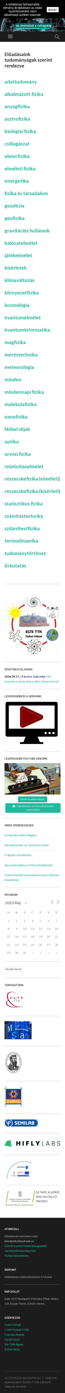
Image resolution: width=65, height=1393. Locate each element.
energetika (17, 181)
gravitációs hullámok (27, 230)
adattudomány (21, 82)
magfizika (15, 342)
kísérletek (16, 268)
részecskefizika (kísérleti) (32, 491)
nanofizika (16, 417)
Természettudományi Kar (20, 1250)
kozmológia (17, 305)
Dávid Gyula (12, 1339)
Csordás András (14, 1334)
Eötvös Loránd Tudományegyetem (26, 1245)
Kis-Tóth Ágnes (14, 1344)
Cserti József (13, 1324)
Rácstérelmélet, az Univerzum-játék (27, 845)
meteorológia (19, 367)
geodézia (14, 206)
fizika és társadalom (26, 193)
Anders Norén (15, 1386)
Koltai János (12, 1349)
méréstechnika (21, 355)
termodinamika (21, 541)
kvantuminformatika (27, 330)
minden (13, 379)
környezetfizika (22, 293)
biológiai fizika (20, 131)
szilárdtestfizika (22, 528)
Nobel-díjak (17, 429)
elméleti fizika (20, 168)
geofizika (15, 218)
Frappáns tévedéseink (18, 855)
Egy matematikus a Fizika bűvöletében (29, 865)
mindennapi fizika (24, 392)
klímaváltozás (19, 280)
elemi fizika (17, 156)
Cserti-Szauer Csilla (17, 1329)
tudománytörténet (25, 553)
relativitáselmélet (24, 466)
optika (12, 441)
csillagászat (17, 144)
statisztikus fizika (24, 503)
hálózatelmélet (21, 243)
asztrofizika (17, 119)
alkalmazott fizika (24, 94)
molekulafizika (20, 404)
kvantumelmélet (23, 317)
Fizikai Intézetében (16, 1255)
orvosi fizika (18, 454)
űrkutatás (15, 565)
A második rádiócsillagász (21, 835)
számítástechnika (24, 516)
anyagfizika (17, 106)
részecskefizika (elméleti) (32, 479)
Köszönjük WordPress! (23, 1377)
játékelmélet (18, 255)
